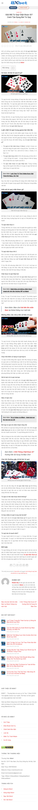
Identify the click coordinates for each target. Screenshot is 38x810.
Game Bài (19, 12)
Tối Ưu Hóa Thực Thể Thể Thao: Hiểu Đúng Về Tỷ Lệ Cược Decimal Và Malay (21, 672)
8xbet (21, 585)
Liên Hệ (6, 733)
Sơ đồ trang (7, 740)
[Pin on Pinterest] (23, 565)
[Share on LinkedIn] (27, 565)
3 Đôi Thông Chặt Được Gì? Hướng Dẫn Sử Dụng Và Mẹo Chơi (28, 604)
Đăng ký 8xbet (8, 789)
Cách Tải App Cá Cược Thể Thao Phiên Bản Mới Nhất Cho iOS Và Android (21, 643)
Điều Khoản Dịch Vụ (10, 726)
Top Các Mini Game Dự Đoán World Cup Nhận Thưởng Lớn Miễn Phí (21, 628)
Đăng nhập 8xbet (9, 792)
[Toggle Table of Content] (12, 67)
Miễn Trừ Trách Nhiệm (10, 736)
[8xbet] (19, 3)
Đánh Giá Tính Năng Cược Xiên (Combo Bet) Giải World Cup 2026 (21, 636)
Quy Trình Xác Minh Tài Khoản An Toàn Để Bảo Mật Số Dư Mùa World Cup (21, 665)
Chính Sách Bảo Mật (10, 729)
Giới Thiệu (7, 722)
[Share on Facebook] (14, 565)
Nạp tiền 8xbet (8, 796)
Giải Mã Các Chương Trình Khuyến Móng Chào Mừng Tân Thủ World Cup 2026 (21, 658)
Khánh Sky (27, 22)
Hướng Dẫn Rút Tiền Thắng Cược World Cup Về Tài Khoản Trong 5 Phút (21, 650)
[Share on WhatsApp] (11, 565)
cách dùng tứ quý (30, 571)
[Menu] (2, 3)
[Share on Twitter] (17, 565)
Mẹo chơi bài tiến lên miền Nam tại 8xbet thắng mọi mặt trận (9, 604)
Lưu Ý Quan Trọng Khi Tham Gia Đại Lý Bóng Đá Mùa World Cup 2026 (21, 621)
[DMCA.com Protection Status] (7, 747)
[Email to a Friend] (20, 565)
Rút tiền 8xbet (8, 800)
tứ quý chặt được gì (22, 573)
